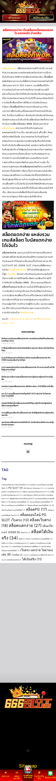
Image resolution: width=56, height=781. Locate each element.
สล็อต (4, 741)
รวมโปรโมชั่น (39, 777)
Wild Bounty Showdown (33, 488)
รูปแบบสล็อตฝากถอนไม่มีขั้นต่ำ (41, 502)
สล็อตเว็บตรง (9, 128)
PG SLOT (15, 487)
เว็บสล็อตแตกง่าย (17, 269)
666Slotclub (27, 312)
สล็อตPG (36, 509)
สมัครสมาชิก (16, 777)
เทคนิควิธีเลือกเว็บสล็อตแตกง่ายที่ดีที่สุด (26, 547)
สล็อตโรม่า (25, 533)
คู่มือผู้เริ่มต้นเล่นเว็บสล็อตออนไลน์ (22, 499)
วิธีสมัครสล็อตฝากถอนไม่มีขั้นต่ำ (39, 505)
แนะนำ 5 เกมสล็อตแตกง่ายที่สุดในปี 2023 (38, 555)
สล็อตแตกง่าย (9, 68)
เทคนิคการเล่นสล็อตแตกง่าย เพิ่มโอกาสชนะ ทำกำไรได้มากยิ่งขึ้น (27, 386)
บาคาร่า (5, 728)
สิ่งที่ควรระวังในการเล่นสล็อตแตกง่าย (15, 543)
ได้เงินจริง (32, 559)
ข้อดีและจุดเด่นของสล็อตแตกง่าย (35, 492)
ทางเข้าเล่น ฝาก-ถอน (28, 776)
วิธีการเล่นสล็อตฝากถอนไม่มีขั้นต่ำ (14, 505)
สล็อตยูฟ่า (6, 724)
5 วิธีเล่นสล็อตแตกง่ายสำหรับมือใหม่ (14, 485)
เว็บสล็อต (12, 274)
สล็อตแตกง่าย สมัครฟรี (22, 318)
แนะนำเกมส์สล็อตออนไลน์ (11, 560)
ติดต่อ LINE (50, 777)
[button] (28, 451)
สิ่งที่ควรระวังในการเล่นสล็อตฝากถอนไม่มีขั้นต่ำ (35, 539)
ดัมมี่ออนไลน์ (8, 731)
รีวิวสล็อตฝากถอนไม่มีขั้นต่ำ (18, 502)
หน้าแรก (6, 776)
